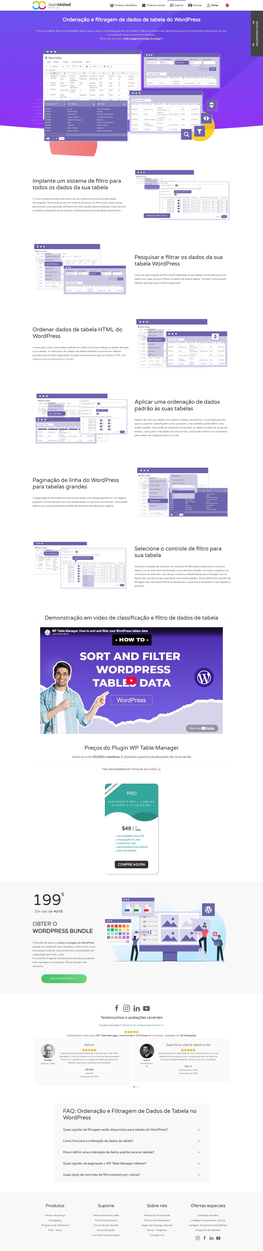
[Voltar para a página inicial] (52, 5)
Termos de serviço (55, 1215)
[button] (134, 1086)
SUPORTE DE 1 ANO (126, 843)
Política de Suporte (106, 1220)
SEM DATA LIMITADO (127, 851)
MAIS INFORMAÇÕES (62, 978)
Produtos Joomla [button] (156, 5)
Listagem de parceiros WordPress (208, 1225)
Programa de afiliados (208, 1230)
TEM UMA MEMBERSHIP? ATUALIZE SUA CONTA (129, 769)
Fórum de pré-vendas (106, 1225)
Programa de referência (55, 1225)
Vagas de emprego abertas (157, 1225)
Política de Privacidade (157, 1215)
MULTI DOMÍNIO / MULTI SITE (130, 836)
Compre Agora (131, 864)
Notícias (197, 5)
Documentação (106, 1230)
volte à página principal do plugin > (143, 38)
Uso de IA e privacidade (106, 1235)
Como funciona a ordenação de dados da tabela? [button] (98, 1141)
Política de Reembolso (157, 1220)
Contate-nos (157, 1235)
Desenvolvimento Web (106, 1215)
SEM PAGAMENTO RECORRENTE (132, 847)
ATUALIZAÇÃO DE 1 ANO (128, 840)
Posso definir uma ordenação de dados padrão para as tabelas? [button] (108, 1152)
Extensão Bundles (208, 1215)
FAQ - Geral (55, 1230)
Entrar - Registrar (157, 1230)
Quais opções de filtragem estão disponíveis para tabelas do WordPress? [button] (115, 1130)
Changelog (55, 1220)
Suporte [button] (179, 5)
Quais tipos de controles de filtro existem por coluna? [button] (101, 1175)
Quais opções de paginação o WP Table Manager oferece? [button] (104, 1163)
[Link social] (197, 1237)
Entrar (214, 5)
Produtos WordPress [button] (126, 5)
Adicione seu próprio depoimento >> (143, 1025)
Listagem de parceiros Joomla (208, 1220)
